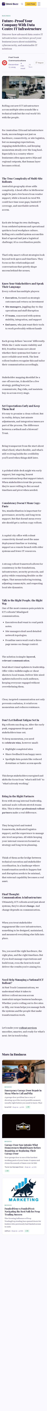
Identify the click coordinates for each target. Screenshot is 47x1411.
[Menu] (39, 4)
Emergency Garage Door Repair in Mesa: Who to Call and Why (23, 1092)
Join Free (30, 4)
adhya (7, 1231)
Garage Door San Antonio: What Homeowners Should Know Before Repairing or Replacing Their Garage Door (23, 1149)
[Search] (22, 4)
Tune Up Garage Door (14, 1167)
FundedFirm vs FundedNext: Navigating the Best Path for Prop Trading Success (22, 1211)
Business (6, 16)
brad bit (8, 1107)
